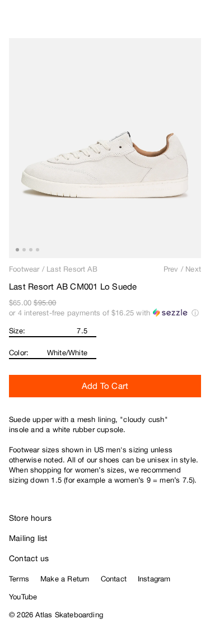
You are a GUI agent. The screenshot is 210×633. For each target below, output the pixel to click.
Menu (196, 22)
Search (151, 22)
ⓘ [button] (195, 313)
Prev (171, 269)
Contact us (29, 558)
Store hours (30, 517)
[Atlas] (32, 20)
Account (173, 22)
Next (193, 269)
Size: (17, 331)
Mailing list (28, 538)
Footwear (24, 269)
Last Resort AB (71, 269)
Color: (19, 352)
